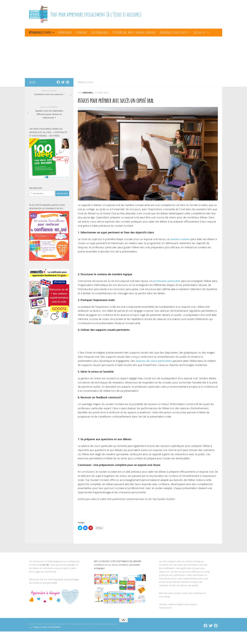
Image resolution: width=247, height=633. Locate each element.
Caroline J (87, 92)
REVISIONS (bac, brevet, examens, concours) (134, 32)
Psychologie (81, 32)
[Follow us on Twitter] (63, 82)
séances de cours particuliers (154, 361)
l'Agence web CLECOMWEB (46, 627)
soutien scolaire (180, 239)
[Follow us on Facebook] (58, 82)
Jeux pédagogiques (100, 32)
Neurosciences (65, 32)
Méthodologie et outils (40, 32)
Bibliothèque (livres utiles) (173, 32)
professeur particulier (166, 281)
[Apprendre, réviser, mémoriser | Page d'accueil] (38, 14)
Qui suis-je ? (200, 32)
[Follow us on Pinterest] (67, 82)
